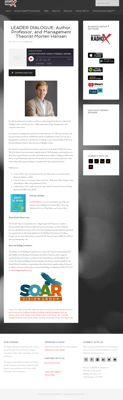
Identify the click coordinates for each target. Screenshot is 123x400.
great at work (44, 309)
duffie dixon (36, 309)
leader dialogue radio (53, 315)
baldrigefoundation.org (23, 270)
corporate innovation (24, 309)
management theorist (15, 318)
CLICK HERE (35, 202)
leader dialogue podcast (38, 315)
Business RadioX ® (22, 3)
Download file (24, 73)
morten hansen (28, 318)
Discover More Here (52, 363)
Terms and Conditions (53, 371)
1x (45, 60)
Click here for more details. (55, 350)
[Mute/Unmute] (37, 60)
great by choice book (15, 312)
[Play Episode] (31, 58)
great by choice (67, 309)
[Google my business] (97, 359)
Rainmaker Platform (75, 394)
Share (49, 64)
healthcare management (52, 312)
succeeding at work (66, 318)
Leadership (64, 315)
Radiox (35, 318)
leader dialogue (25, 315)
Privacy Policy (50, 375)
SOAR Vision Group (53, 318)
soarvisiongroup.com (20, 239)
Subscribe (40, 64)
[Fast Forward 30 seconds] (49, 60)
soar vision (42, 318)
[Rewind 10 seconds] (40, 60)
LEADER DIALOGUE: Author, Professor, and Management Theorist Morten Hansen (41, 32)
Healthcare (26, 312)
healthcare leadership (37, 312)
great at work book (56, 309)
